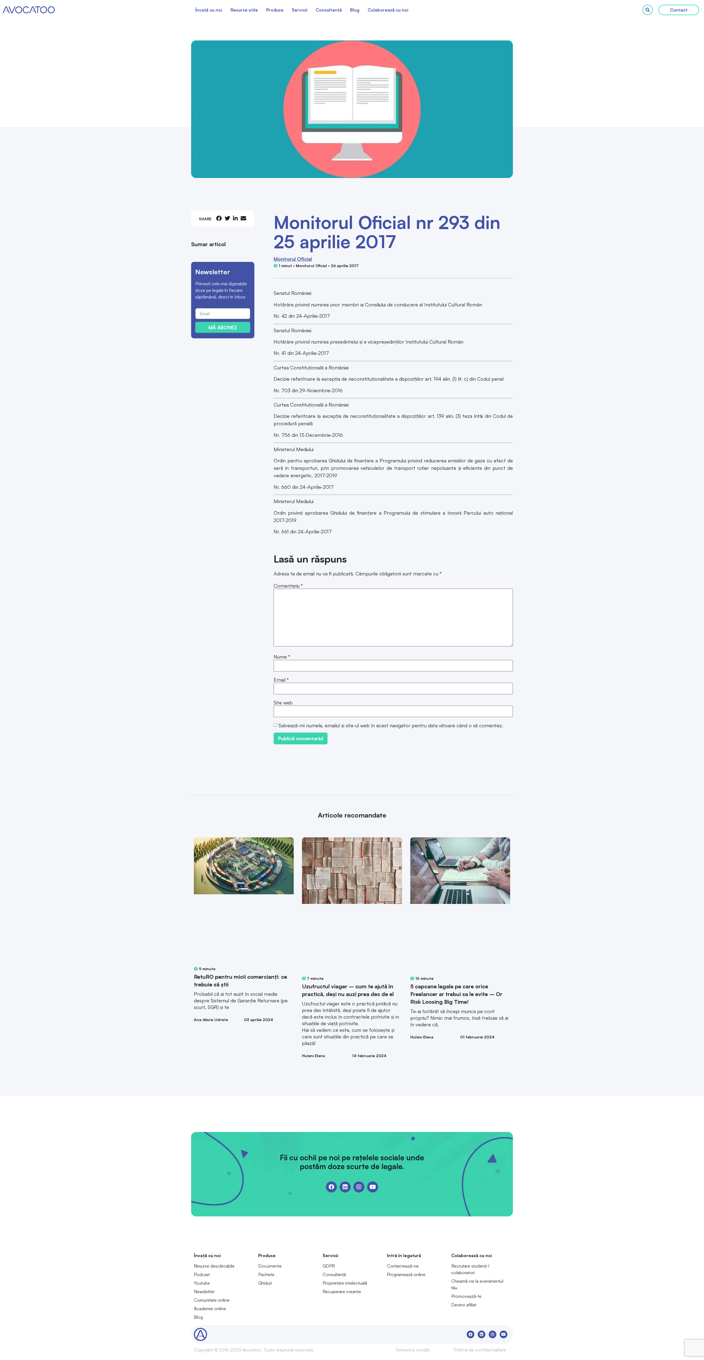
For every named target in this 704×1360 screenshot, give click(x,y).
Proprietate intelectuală (345, 1283)
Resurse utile (244, 10)
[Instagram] (358, 1186)
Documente (270, 1266)
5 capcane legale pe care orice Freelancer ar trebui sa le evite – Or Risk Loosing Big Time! (456, 994)
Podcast (202, 1274)
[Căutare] (647, 10)
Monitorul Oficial (293, 259)
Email (281, 679)
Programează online (406, 1274)
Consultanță (329, 10)
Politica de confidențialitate (480, 1350)
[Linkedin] (345, 1186)
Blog (354, 10)
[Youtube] (372, 1186)
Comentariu (288, 585)
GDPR (329, 1266)
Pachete (266, 1274)
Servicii (299, 10)
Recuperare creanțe (342, 1291)
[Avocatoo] (29, 9)
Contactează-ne (403, 1266)
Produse (275, 10)
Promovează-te (466, 1296)
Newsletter (204, 1291)
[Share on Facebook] (219, 218)
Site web (283, 702)
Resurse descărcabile (214, 1266)
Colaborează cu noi (388, 10)
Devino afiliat (463, 1304)
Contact (679, 10)
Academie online (210, 1308)
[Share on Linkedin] (235, 218)
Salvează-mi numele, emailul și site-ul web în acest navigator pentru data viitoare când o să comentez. (391, 725)
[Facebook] (331, 1186)
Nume (282, 656)
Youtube (202, 1283)
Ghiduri (265, 1283)
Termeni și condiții (412, 1350)
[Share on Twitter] (227, 218)
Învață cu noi (208, 10)
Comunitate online (212, 1300)
